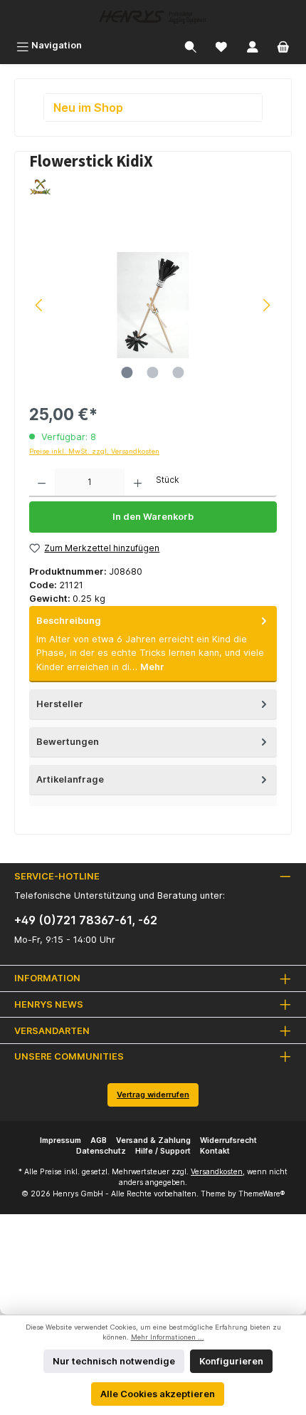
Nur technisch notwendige (114, 1361)
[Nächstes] (266, 305)
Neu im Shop (88, 107)
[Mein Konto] (252, 45)
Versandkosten (217, 1171)
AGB (98, 1140)
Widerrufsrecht (228, 1140)
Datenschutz (101, 1151)
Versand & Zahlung (153, 1140)
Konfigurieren (231, 1361)
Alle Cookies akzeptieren (157, 1394)
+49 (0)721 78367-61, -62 (85, 920)
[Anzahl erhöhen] (138, 483)
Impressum (60, 1140)
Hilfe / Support (163, 1151)
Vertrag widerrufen (153, 1095)
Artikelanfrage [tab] (70, 779)
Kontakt (215, 1151)
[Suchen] (190, 45)
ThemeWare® (261, 1194)
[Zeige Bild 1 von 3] (127, 372)
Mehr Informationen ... (167, 1337)
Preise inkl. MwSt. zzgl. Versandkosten (94, 451)
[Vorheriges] (40, 305)
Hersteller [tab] (59, 704)
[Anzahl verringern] (41, 483)
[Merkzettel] (221, 45)
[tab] (153, 644)
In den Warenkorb (153, 516)
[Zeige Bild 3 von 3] (178, 372)
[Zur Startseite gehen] (153, 16)
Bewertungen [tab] (67, 741)
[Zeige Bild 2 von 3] (153, 372)
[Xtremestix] (153, 187)
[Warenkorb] (283, 45)
